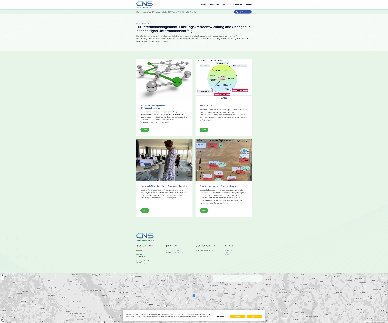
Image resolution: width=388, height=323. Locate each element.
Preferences (220, 316)
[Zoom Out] (2, 278)
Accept (254, 316)
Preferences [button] (205, 316)
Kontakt (248, 4)
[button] (243, 12)
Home (203, 4)
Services (226, 4)
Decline (237, 316)
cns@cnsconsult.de (144, 12)
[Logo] (144, 4)
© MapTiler (367, 322)
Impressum (228, 250)
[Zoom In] (2, 275)
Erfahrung (237, 4)
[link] (225, 4)
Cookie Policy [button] (167, 316)
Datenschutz (229, 252)
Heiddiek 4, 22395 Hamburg (189, 12)
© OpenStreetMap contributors (379, 322)
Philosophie (214, 4)
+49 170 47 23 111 (174, 250)
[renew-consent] (2, 320)
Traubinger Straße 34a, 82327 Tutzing (165, 12)
